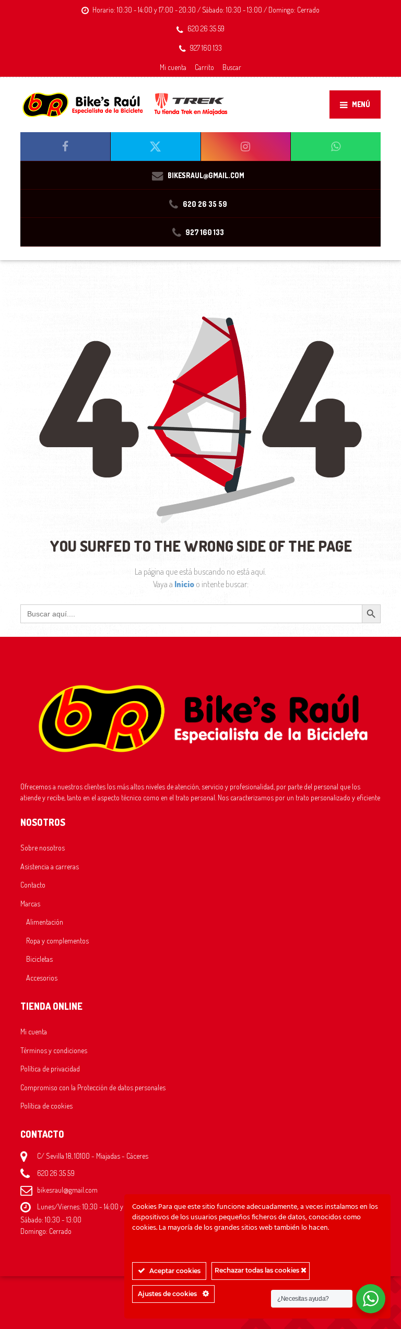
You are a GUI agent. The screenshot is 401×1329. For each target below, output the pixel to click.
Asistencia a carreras (49, 866)
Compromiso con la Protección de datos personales (93, 1087)
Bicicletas (39, 958)
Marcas (30, 903)
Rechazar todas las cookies (258, 1270)
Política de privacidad (50, 1068)
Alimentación (44, 921)
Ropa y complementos (57, 940)
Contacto (32, 884)
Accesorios (41, 977)
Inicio (185, 584)
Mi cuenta (173, 67)
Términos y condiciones (53, 1050)
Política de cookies (46, 1105)
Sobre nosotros (42, 847)
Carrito (204, 67)
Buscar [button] (231, 67)
